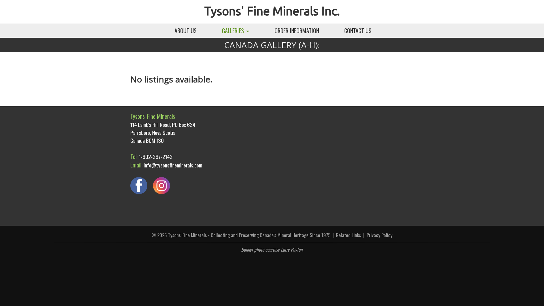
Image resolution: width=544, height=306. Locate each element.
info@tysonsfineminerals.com (173, 165)
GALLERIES (233, 30)
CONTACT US (357, 30)
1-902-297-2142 (156, 156)
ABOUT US (186, 30)
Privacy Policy (379, 235)
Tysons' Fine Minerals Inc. (272, 11)
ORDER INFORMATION (297, 30)
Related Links (348, 235)
